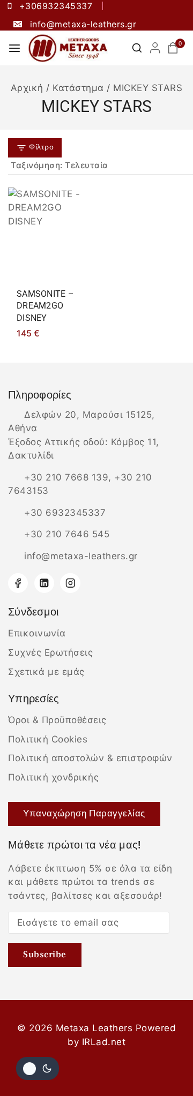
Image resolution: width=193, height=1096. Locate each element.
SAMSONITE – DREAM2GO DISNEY (45, 306)
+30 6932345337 (65, 512)
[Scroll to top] (165, 1062)
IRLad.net (104, 1042)
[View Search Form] (137, 48)
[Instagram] (70, 583)
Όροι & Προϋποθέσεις (57, 720)
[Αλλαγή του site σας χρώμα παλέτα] (37, 1068)
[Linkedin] (44, 583)
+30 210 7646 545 (66, 534)
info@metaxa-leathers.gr (81, 556)
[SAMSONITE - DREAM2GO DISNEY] (49, 233)
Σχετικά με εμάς (46, 671)
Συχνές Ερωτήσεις (50, 652)
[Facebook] (18, 583)
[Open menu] (14, 48)
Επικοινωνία (37, 633)
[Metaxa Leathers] (68, 48)
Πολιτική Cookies (47, 739)
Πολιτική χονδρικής (53, 777)
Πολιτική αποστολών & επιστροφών (90, 758)
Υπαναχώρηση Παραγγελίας (84, 814)
